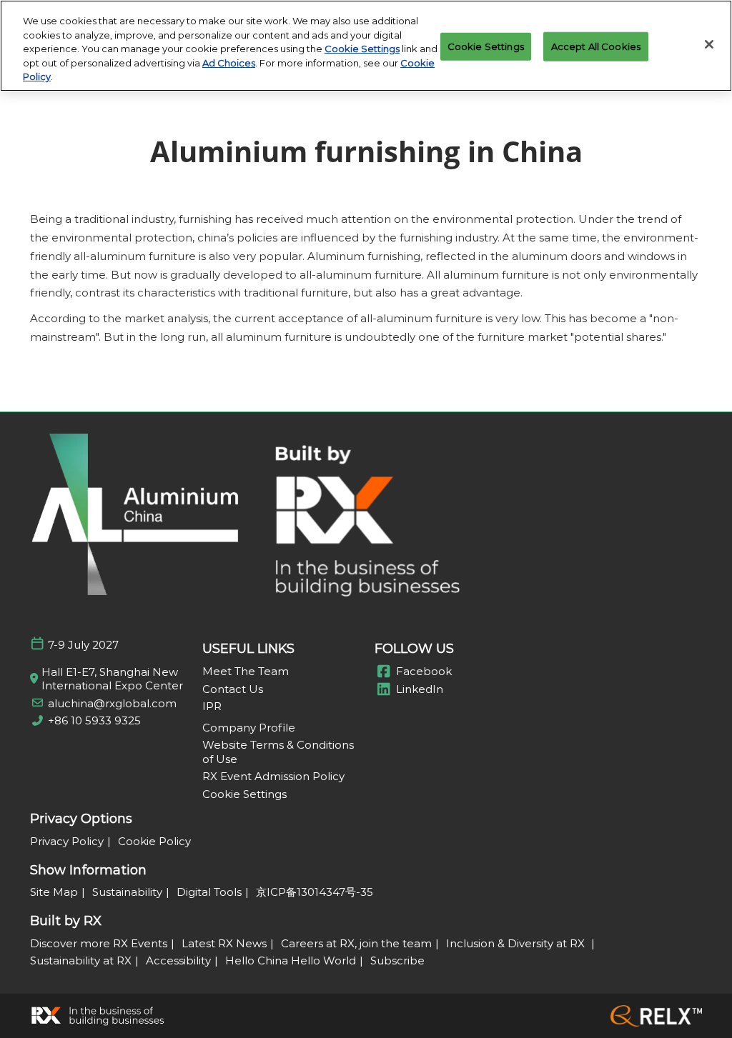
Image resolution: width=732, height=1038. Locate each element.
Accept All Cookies (595, 45)
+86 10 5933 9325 (94, 720)
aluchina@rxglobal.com (112, 703)
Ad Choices (228, 63)
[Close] (709, 44)
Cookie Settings (362, 48)
